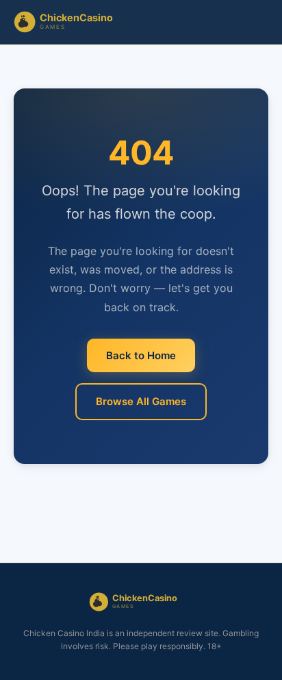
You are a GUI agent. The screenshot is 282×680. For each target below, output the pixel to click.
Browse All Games (141, 401)
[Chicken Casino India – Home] (72, 22)
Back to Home (141, 355)
